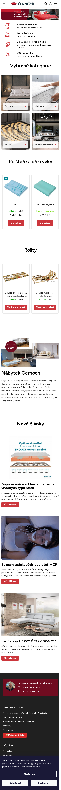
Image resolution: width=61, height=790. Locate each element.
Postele (9, 106)
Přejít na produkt (16, 307)
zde (38, 766)
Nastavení (29, 774)
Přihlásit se (7, 751)
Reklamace (8, 730)
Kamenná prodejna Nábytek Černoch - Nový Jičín (25, 713)
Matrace (39, 106)
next (58, 187)
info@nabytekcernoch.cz (33, 687)
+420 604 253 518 (30, 691)
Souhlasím (43, 783)
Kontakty (7, 726)
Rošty (8, 144)
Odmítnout (15, 783)
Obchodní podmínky (12, 717)
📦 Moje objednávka (14, 735)
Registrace (7, 755)
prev (3, 187)
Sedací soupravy (44, 144)
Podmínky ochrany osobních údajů (18, 721)
